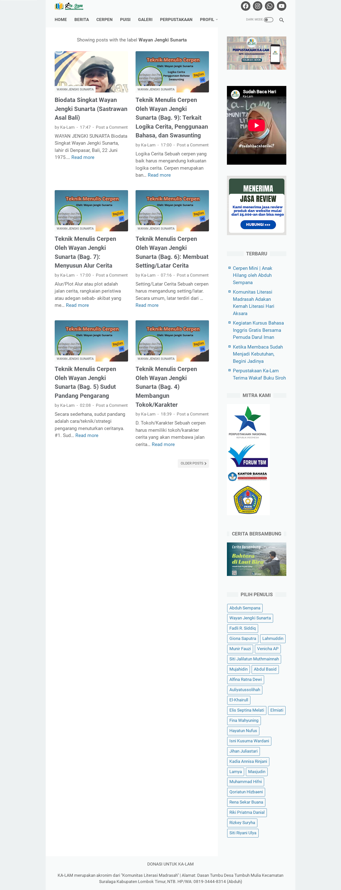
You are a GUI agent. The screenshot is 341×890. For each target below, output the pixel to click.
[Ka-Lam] (72, 6)
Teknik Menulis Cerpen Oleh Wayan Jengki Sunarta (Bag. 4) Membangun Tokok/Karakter (166, 387)
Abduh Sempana (244, 608)
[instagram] (257, 5)
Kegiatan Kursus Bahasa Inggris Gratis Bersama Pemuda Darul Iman (258, 330)
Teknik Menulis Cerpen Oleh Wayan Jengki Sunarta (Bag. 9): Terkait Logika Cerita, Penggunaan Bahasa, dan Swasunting (172, 117)
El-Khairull (238, 700)
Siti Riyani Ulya (242, 833)
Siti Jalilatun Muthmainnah (254, 659)
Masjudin (256, 771)
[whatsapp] (269, 5)
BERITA (81, 19)
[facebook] (245, 5)
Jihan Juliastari (243, 751)
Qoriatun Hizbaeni (246, 792)
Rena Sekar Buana (246, 802)
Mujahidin (238, 669)
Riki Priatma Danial (247, 812)
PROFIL (207, 19)
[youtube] (281, 5)
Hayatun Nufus (243, 730)
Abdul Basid (265, 669)
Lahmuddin (272, 638)
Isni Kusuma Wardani (249, 741)
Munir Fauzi (240, 648)
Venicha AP (268, 648)
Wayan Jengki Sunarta (75, 89)
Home (61, 19)
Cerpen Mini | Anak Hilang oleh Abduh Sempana (252, 275)
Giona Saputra (242, 638)
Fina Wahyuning (244, 720)
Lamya (235, 771)
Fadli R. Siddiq (242, 628)
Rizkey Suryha (242, 822)
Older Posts (192, 463)
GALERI (145, 19)
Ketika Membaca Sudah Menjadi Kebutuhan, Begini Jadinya (258, 354)
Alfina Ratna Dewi (245, 679)
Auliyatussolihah (244, 689)
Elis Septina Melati (246, 710)
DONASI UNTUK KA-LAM (170, 864)
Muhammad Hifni (245, 781)
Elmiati (276, 710)
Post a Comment (112, 127)
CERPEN (104, 19)
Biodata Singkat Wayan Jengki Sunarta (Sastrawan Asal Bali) (91, 108)
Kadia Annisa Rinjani (248, 761)
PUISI (125, 19)
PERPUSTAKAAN (176, 19)
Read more (82, 157)
